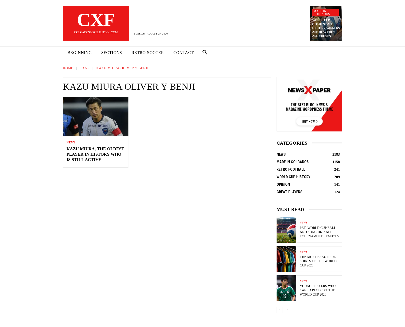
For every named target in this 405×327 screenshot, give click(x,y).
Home (68, 68)
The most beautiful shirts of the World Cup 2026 (318, 261)
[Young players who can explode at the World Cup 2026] (286, 288)
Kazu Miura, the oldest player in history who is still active (95, 154)
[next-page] (287, 310)
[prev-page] (279, 310)
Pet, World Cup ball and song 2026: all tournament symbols (319, 232)
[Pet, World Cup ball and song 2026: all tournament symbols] (286, 230)
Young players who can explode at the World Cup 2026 (318, 290)
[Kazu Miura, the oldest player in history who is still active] (95, 116)
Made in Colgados (322, 13)
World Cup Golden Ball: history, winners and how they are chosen (326, 28)
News (71, 142)
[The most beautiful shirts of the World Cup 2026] (286, 259)
